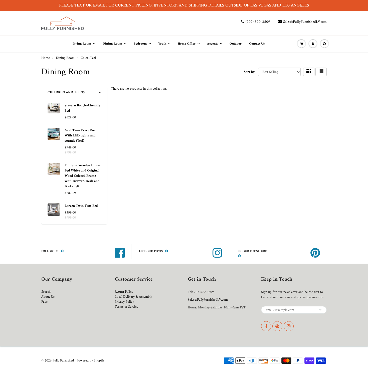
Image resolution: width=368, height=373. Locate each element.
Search (46, 292)
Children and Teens (66, 92)
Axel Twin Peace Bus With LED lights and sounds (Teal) (80, 135)
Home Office (187, 44)
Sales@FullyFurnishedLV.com (305, 22)
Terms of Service (126, 307)
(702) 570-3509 (258, 22)
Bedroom (140, 44)
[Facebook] (266, 326)
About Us (48, 297)
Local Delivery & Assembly (133, 297)
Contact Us (257, 44)
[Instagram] (289, 326)
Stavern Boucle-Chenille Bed (82, 108)
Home (45, 58)
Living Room (82, 44)
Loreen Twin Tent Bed (81, 206)
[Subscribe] (320, 310)
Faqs (44, 302)
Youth (162, 44)
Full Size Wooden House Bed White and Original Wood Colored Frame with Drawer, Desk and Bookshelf (82, 176)
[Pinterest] (277, 326)
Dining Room (112, 44)
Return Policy (124, 292)
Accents (212, 44)
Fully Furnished (64, 360)
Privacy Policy (124, 302)
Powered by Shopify (90, 360)
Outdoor (236, 44)
